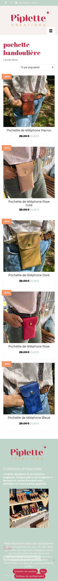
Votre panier (28, 2)
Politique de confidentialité (30, 576)
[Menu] (51, 31)
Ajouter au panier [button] (29, 141)
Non (43, 571)
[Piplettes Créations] (29, 19)
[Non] (54, 560)
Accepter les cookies (25, 571)
